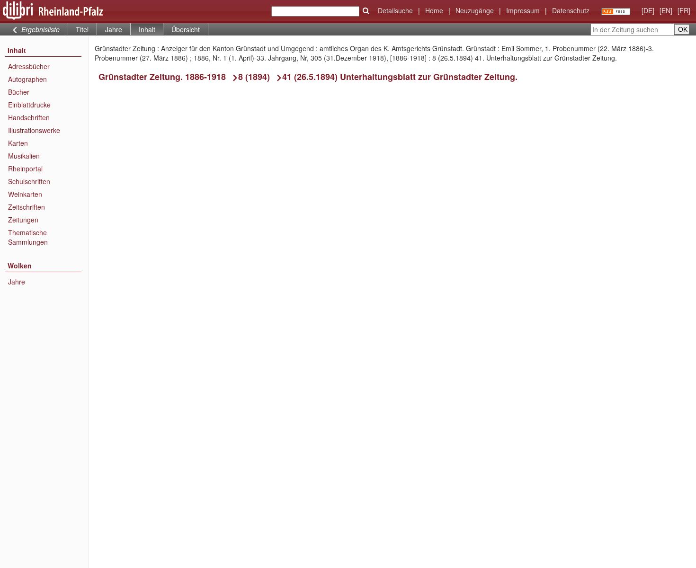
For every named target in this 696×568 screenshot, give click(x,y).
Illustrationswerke (34, 130)
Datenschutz (570, 10)
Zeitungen (23, 219)
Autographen (27, 79)
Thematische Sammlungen (28, 237)
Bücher (18, 92)
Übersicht (185, 29)
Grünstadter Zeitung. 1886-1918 (162, 77)
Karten (18, 143)
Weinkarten (25, 194)
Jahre (113, 29)
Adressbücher (29, 66)
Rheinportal (25, 168)
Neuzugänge (474, 10)
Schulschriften (29, 181)
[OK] (366, 11)
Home (434, 10)
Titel (82, 29)
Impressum (523, 10)
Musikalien (24, 155)
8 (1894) (254, 77)
